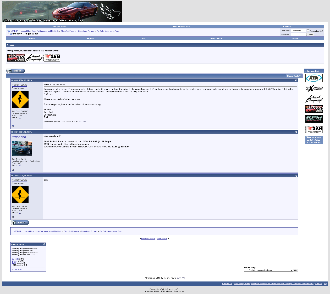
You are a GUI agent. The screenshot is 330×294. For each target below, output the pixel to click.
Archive (318, 284)
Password (285, 34)
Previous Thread (148, 239)
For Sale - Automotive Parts (108, 31)
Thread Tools (293, 76)
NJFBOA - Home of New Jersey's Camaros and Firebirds (35, 31)
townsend (19, 137)
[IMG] (14, 263)
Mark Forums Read (181, 27)
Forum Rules (17, 269)
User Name (285, 31)
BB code (15, 259)
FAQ (144, 38)
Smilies (15, 261)
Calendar (287, 27)
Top (325, 284)
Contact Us (227, 284)
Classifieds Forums (86, 31)
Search (295, 38)
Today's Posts (59, 27)
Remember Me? (316, 31)
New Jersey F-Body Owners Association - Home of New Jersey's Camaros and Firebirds (274, 284)
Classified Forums (68, 31)
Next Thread (162, 239)
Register (90, 38)
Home (32, 38)
